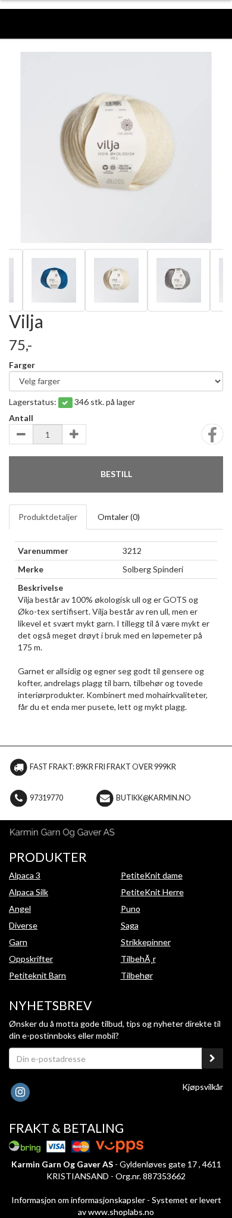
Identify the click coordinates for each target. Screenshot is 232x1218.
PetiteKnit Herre (152, 892)
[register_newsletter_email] (212, 1058)
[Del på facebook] (212, 438)
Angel (20, 909)
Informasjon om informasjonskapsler (78, 1200)
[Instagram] (20, 1091)
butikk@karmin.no (153, 797)
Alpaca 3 (24, 875)
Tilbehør (137, 975)
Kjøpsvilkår (202, 1087)
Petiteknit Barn (37, 975)
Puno (130, 909)
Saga (130, 925)
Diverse (23, 925)
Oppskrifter (31, 959)
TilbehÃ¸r (138, 959)
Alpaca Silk (28, 892)
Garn (18, 942)
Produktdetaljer (47, 517)
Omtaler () (119, 517)
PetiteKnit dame (152, 875)
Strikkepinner (146, 942)
